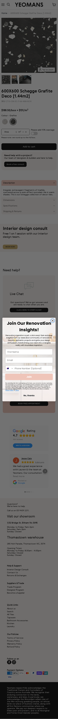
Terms (17, 390)
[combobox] (10, 368)
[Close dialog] (53, 321)
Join (29, 377)
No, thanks (29, 395)
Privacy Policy (9, 390)
